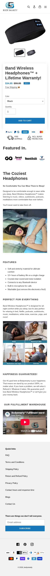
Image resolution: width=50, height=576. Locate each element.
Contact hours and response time (19, 490)
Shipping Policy (12, 469)
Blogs (7, 497)
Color (7, 96)
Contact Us (10, 504)
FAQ (7, 455)
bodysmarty (28, 567)
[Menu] (45, 7)
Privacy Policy (11, 483)
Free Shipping (11, 87)
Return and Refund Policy (16, 476)
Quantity (8, 107)
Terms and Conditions (14, 462)
